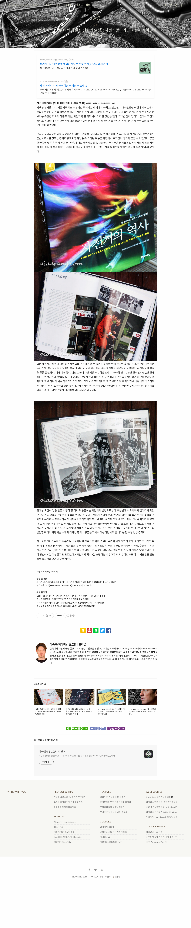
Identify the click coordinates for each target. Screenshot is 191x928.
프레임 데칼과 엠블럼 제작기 (112, 807)
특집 (58, 5)
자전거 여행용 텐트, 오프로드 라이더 (161, 802)
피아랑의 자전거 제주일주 (65, 807)
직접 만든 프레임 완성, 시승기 (112, 797)
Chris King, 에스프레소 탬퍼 (158, 797)
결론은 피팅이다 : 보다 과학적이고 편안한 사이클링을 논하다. (63, 599)
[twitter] (95, 870)
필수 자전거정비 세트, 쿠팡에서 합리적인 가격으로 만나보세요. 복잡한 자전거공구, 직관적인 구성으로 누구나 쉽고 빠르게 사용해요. (95, 91)
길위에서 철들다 (107, 827)
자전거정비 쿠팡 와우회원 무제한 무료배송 (63, 85)
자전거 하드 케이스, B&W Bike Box (161, 812)
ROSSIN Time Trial (62, 842)
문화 (79, 5)
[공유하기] (46, 615)
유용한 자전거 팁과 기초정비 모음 (68, 802)
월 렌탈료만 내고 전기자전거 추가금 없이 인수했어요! (66, 68)
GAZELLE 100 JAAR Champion (68, 837)
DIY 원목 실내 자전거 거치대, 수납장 (162, 837)
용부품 (68, 5)
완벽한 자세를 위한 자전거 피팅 (113, 832)
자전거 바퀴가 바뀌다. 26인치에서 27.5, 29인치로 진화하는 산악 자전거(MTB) (70, 603)
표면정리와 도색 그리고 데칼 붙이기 (115, 802)
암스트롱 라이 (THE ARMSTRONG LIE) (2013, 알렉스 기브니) (64, 585)
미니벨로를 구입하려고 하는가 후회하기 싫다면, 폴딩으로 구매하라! (66, 606)
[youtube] (101, 870)
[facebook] (89, 870)
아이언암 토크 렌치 (154, 832)
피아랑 (86, 42)
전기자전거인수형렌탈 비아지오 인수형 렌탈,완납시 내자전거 (74, 64)
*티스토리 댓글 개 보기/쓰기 (46, 740)
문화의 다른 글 (40, 684)
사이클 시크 (105, 837)
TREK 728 (58, 827)
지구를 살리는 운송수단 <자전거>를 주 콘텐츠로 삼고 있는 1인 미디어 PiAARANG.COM (77, 755)
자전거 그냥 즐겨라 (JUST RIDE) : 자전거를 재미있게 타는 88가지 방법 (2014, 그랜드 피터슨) (77, 582)
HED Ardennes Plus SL (156, 842)
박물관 (48, 5)
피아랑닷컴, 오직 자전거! (52, 751)
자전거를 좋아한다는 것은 (111, 842)
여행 (88, 5)
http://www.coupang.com (52, 81)
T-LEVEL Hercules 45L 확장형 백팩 (161, 817)
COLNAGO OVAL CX (64, 832)
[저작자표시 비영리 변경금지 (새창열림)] (71, 615)
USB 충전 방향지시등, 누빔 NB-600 (161, 807)
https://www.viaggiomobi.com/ (54, 59)
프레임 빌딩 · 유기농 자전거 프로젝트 (70, 797)
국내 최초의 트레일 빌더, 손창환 (113, 812)
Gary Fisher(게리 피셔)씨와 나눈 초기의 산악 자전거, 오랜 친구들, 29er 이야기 (71, 595)
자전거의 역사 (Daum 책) (47, 571)
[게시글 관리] (50, 615)
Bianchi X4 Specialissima (65, 822)
